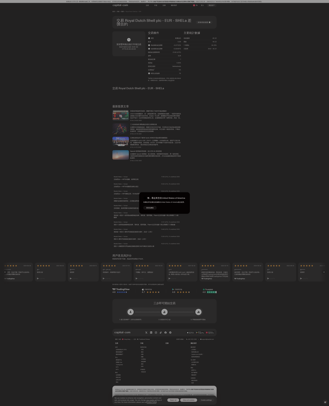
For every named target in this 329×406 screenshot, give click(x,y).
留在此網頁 (150, 208)
